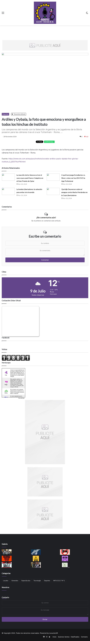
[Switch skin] (87, 13)
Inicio (54, 637)
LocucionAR (53, 633)
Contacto (5, 597)
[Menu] (3, 13)
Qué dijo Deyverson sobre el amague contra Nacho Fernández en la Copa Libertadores (74, 192)
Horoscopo (21, 398)
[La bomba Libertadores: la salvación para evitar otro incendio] (8, 191)
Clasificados (75, 637)
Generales (14, 580)
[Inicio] (45, 13)
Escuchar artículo (19, 114)
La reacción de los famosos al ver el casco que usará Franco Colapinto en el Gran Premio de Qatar (30, 178)
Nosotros (5, 587)
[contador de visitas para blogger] (16, 360)
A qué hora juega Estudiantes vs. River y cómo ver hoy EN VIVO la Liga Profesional (73, 178)
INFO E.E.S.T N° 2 (59, 580)
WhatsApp (50, 142)
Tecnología (37, 580)
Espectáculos (25, 580)
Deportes (5, 114)
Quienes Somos (63, 637)
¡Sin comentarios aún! (46, 217)
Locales (5, 580)
